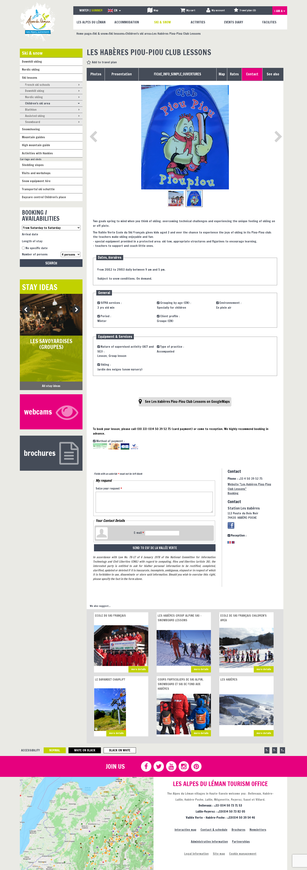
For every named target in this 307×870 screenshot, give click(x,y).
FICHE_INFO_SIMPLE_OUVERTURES (177, 74)
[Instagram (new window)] (183, 766)
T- (274, 750)
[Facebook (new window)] (231, 525)
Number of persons (35, 254)
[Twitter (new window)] (158, 766)
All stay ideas (51, 386)
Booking (233, 493)
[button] (187, 10)
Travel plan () (248, 10)
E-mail (139, 533)
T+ (282, 750)
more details (138, 669)
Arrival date (30, 234)
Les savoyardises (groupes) (51, 344)
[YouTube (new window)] (171, 766)
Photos (95, 74)
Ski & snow (32, 53)
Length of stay (32, 241)
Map (222, 74)
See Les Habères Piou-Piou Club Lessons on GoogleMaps (187, 401)
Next (75, 310)
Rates (234, 74)
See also (273, 74)
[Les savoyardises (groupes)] (51, 315)
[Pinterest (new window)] (196, 766)
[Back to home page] (38, 21)
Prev (24, 310)
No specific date (36, 248)
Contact (252, 74)
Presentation (122, 74)
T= (267, 750)
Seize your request (109, 488)
